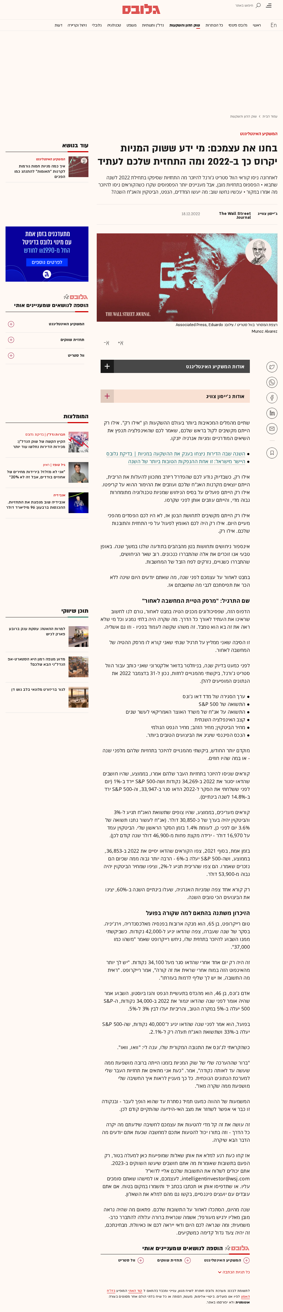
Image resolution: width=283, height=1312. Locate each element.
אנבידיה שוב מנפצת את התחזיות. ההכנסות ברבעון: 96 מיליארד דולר (35, 505)
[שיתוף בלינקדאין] (271, 413)
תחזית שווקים (169, 1260)
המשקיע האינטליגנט (258, 134)
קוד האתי (135, 1291)
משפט (132, 25)
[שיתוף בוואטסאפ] (271, 382)
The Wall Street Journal (235, 216)
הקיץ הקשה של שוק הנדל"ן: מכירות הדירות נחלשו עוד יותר (39, 444)
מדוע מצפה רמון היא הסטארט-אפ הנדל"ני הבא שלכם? (36, 662)
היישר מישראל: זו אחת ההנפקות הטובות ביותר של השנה (186, 461)
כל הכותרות (214, 25)
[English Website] (273, 25)
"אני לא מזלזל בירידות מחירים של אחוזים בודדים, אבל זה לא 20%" (36, 474)
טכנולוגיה (114, 25)
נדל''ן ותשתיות (153, 25)
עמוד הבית (270, 116)
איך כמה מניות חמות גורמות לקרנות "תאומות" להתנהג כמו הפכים (39, 171)
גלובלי (96, 25)
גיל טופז (59, 465)
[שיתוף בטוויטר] (271, 366)
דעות (58, 25)
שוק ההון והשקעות (184, 25)
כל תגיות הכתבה (236, 1272)
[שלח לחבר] (271, 428)
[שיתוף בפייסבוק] (271, 397)
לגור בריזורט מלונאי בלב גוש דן (38, 689)
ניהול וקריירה (77, 25)
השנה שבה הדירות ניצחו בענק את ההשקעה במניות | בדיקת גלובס (175, 453)
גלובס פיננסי (238, 25)
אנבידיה (59, 495)
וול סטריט (126, 1260)
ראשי (257, 25)
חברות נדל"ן (56, 434)
